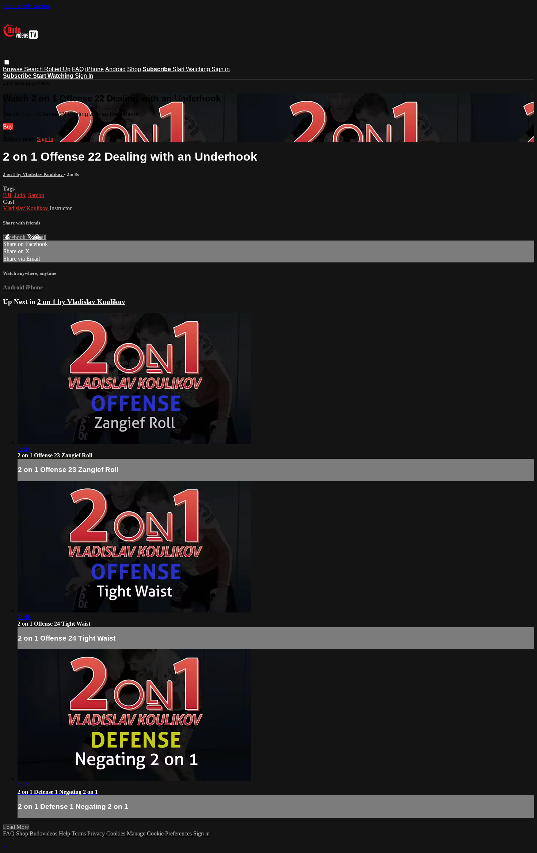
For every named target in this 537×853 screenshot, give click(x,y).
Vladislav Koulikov (26, 208)
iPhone (94, 69)
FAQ (78, 69)
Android (115, 69)
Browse (13, 69)
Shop (134, 69)
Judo (19, 195)
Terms (79, 833)
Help (65, 833)
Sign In (84, 76)
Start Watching (192, 69)
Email (39, 237)
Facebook (15, 237)
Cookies (116, 833)
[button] (6, 62)
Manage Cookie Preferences (160, 833)
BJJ (7, 195)
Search (34, 69)
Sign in (221, 69)
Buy (8, 126)
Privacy (96, 833)
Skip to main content (26, 6)
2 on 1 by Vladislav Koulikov (33, 174)
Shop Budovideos (36, 833)
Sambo (36, 195)
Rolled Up (57, 69)
